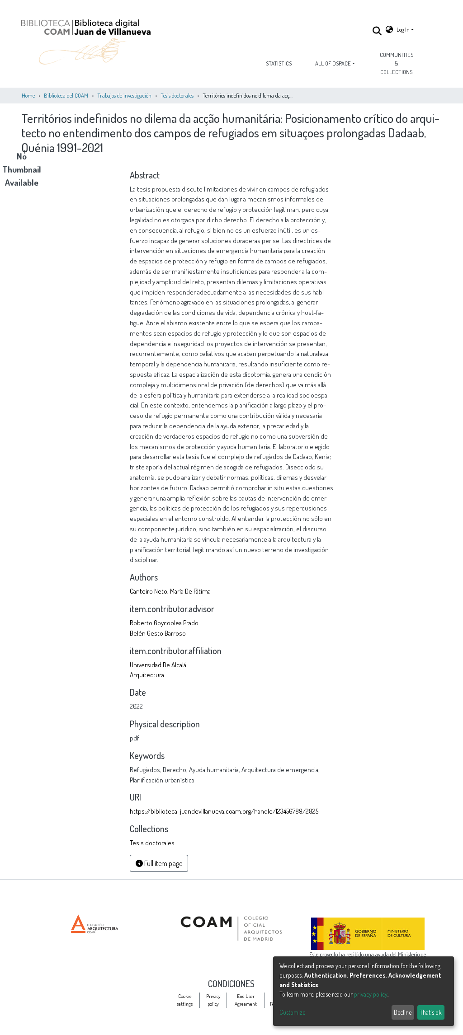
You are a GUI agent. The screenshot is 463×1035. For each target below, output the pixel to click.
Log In (403, 29)
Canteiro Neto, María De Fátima (170, 590)
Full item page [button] (162, 863)
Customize (292, 1012)
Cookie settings (185, 1000)
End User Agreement (246, 1000)
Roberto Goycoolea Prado (164, 622)
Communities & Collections (396, 63)
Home (28, 95)
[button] (389, 29)
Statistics (279, 63)
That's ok (431, 1012)
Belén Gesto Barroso (158, 632)
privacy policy (370, 994)
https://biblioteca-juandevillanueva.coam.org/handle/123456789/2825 (224, 810)
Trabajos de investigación (124, 95)
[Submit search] (377, 30)
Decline (402, 1012)
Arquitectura (147, 674)
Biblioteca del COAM (66, 95)
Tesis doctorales (177, 95)
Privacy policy (213, 1000)
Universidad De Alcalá (158, 664)
